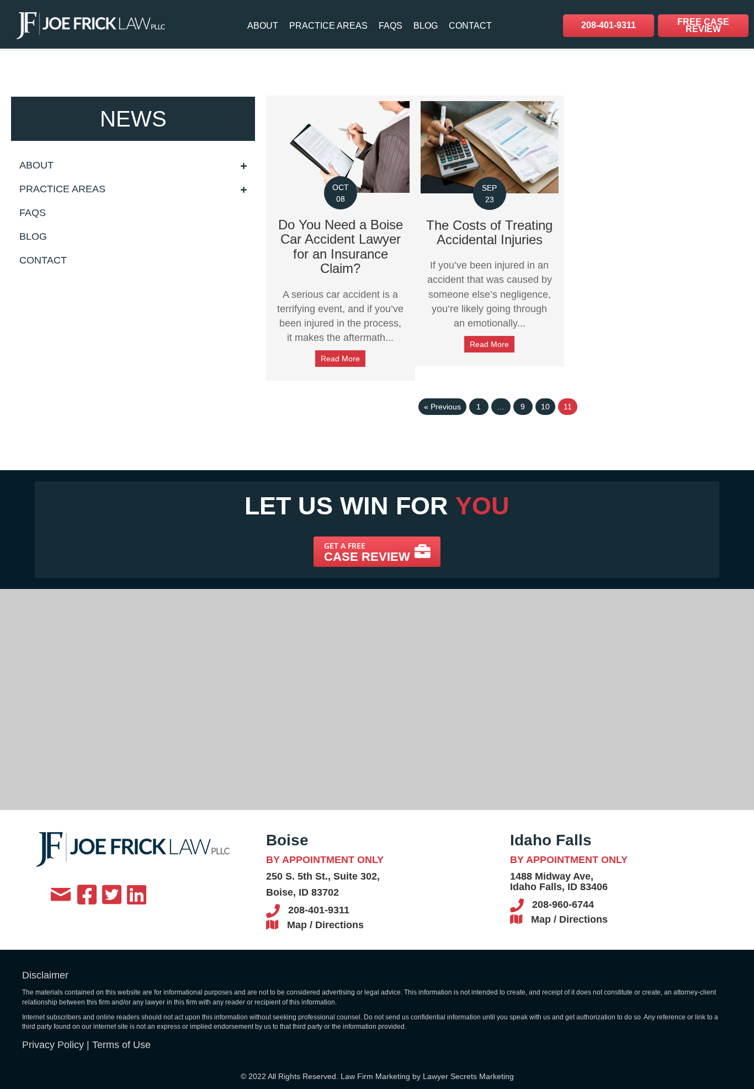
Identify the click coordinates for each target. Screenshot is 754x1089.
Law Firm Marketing (375, 1076)
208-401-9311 (318, 910)
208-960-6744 (563, 904)
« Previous (442, 406)
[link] (263, 26)
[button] (377, 551)
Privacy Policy (53, 1044)
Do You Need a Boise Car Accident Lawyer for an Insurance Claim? (340, 246)
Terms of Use (121, 1044)
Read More (340, 358)
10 (545, 406)
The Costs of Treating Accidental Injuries (489, 232)
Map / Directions (325, 924)
